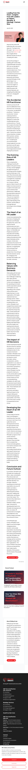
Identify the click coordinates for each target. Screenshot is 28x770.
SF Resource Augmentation (9, 699)
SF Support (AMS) (7, 697)
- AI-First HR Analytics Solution (12, 720)
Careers (5, 735)
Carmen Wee (18, 50)
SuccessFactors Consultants (9, 740)
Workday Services (8, 703)
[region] (14, 757)
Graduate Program (7, 738)
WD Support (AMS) (7, 710)
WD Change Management (9, 708)
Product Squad (6, 742)
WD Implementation (7, 706)
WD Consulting (6, 704)
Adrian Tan (16, 52)
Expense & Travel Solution (15, 722)
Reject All (14, 767)
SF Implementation (7, 694)
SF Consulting (6, 692)
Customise (14, 763)
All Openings (6, 744)
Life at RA (5, 736)
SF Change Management (8, 696)
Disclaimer (21, 561)
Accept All (14, 759)
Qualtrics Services (9, 713)
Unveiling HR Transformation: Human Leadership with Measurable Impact (13, 586)
